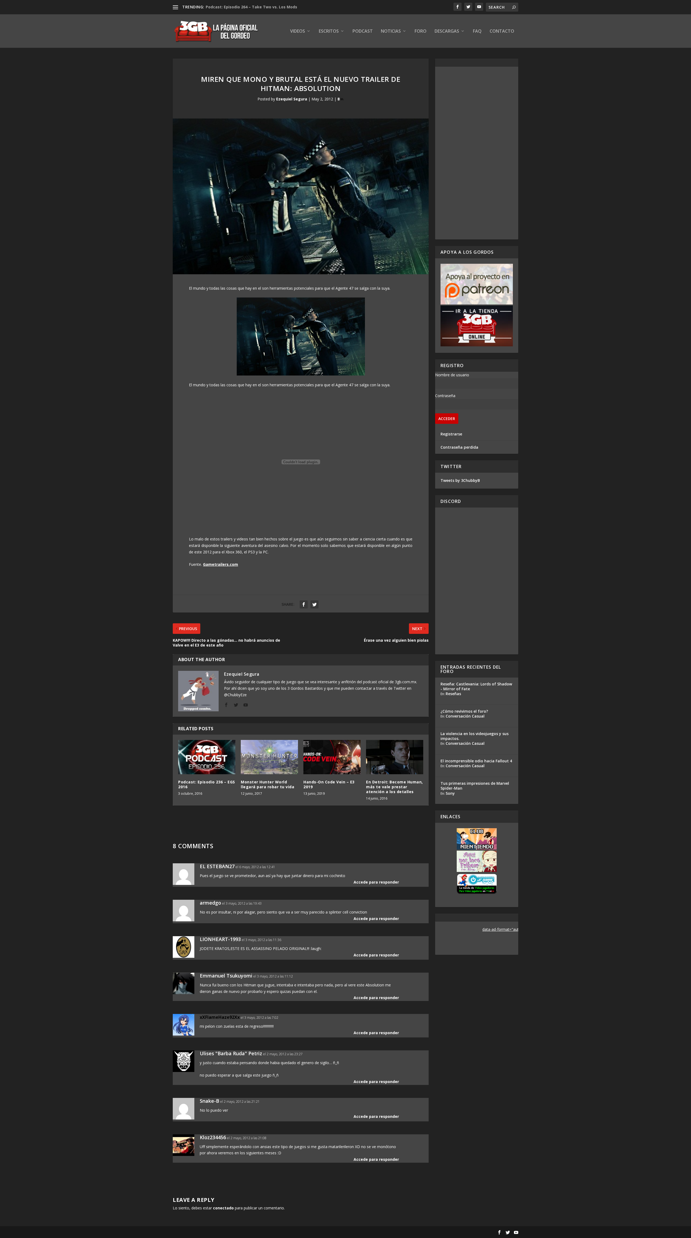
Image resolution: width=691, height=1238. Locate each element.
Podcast (363, 31)
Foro (420, 31)
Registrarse (451, 434)
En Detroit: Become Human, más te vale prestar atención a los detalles (394, 786)
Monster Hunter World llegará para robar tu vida (267, 784)
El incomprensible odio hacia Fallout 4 (476, 760)
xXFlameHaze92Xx (220, 1017)
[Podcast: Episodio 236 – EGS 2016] (206, 757)
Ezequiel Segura (291, 99)
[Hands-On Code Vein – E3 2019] (332, 757)
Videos (297, 31)
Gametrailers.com (220, 564)
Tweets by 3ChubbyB (460, 480)
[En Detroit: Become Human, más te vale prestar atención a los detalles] (394, 757)
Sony (450, 793)
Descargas (447, 31)
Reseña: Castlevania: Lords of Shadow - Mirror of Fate (476, 686)
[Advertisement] (477, 153)
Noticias (391, 31)
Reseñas (453, 693)
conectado (223, 1207)
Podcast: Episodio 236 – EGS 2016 (206, 784)
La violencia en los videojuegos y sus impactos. (475, 736)
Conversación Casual (465, 716)
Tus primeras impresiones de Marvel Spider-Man (475, 786)
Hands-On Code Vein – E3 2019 (329, 784)
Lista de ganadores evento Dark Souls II (244, 6)
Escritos (329, 31)
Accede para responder (376, 882)
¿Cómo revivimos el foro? (464, 711)
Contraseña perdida (459, 447)
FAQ (477, 31)
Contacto (502, 31)
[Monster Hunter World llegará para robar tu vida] (269, 757)
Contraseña (445, 395)
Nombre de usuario (452, 374)
